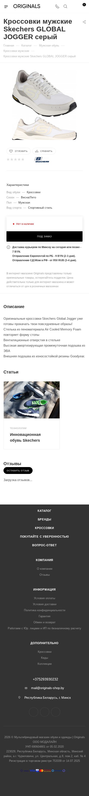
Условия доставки (44, 604)
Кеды (44, 657)
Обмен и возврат (44, 622)
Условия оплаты (44, 598)
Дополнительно (44, 643)
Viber (55, 712)
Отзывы (45, 574)
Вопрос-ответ (44, 545)
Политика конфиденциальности (44, 610)
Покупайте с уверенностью (44, 536)
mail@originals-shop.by (47, 688)
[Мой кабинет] (73, 7)
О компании (44, 568)
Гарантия (44, 616)
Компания (44, 560)
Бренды (44, 519)
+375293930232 (45, 679)
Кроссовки (44, 528)
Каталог (44, 510)
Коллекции (45, 663)
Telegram (44, 712)
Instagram (33, 712)
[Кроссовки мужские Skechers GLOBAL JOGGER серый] (44, 93)
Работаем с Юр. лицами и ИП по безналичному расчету (44, 628)
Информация (44, 589)
